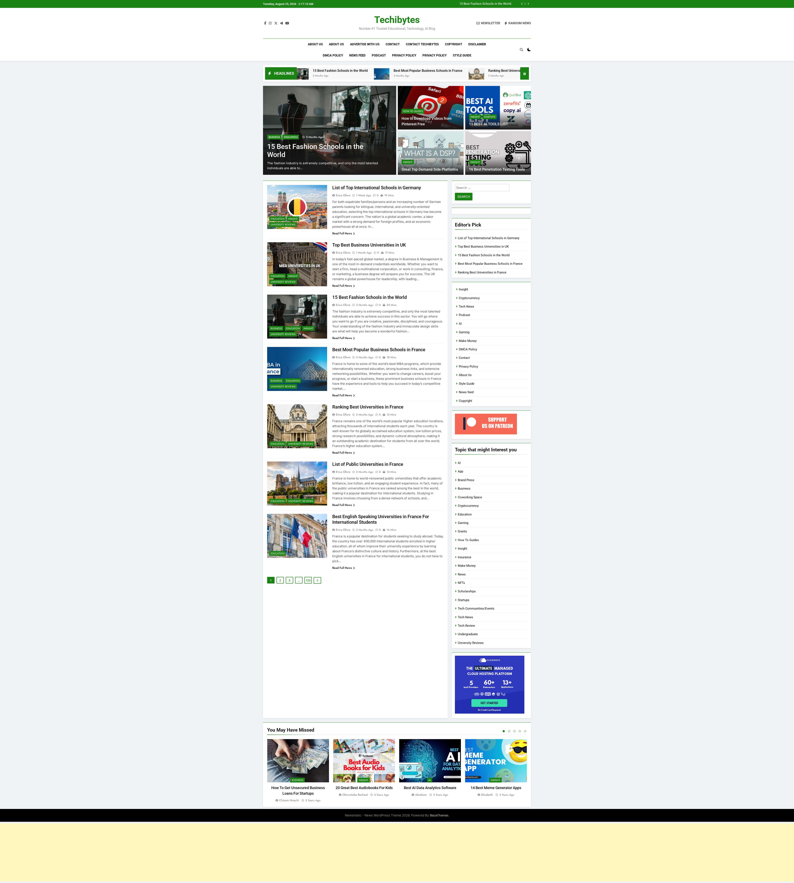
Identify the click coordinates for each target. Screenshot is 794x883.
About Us (315, 44)
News (462, 574)
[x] (276, 23)
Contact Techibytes (422, 44)
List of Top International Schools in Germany (376, 187)
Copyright (453, 44)
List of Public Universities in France (505, 71)
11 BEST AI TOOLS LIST (488, 124)
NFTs (461, 583)
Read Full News (342, 233)
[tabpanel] (298, 771)
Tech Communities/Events (476, 608)
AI (460, 324)
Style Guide (462, 55)
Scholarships (467, 591)
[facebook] (265, 23)
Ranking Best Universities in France (427, 71)
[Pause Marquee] (524, 73)
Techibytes (397, 19)
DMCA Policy (333, 55)
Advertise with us (364, 44)
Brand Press (466, 480)
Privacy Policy (404, 55)
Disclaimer (477, 44)
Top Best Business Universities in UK (369, 245)
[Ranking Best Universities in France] (389, 76)
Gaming (464, 332)
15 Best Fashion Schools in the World (369, 297)
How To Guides (413, 111)
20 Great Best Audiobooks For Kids (364, 788)
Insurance (464, 557)
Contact (393, 44)
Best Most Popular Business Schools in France (478, 4)
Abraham (421, 795)
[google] (281, 23)
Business (274, 137)
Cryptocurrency (469, 298)
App (460, 471)
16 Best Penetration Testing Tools (497, 169)
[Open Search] (521, 49)
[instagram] (270, 23)
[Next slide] (528, 4)
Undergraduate (468, 634)
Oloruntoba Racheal (355, 795)
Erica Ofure (343, 195)
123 (308, 580)
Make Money (468, 341)
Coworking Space (470, 497)
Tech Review (466, 626)
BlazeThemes (439, 815)
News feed (357, 55)
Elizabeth (487, 795)
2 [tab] (509, 731)
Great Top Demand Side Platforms (430, 169)
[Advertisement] (397, 852)
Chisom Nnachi (289, 800)
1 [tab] (504, 731)
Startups (489, 117)
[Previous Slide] (522, 4)
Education (291, 137)
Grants (462, 531)
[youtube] (287, 23)
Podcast (379, 55)
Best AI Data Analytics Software (430, 788)
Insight (475, 117)
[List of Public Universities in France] (467, 76)
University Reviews (283, 224)
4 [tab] (520, 731)
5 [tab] (525, 731)
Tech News (466, 306)
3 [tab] (514, 731)
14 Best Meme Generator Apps (496, 788)
